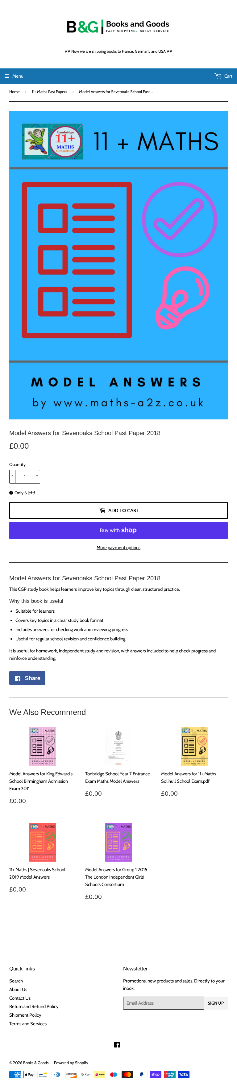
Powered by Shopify (71, 1062)
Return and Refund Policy (34, 1006)
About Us (18, 989)
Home (14, 91)
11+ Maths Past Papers (49, 91)
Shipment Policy (25, 1015)
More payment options (118, 547)
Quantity (17, 464)
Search (16, 981)
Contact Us (20, 998)
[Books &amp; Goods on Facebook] (117, 1045)
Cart (227, 76)
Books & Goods (35, 1062)
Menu (17, 76)
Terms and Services (28, 1024)
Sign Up (216, 1003)
